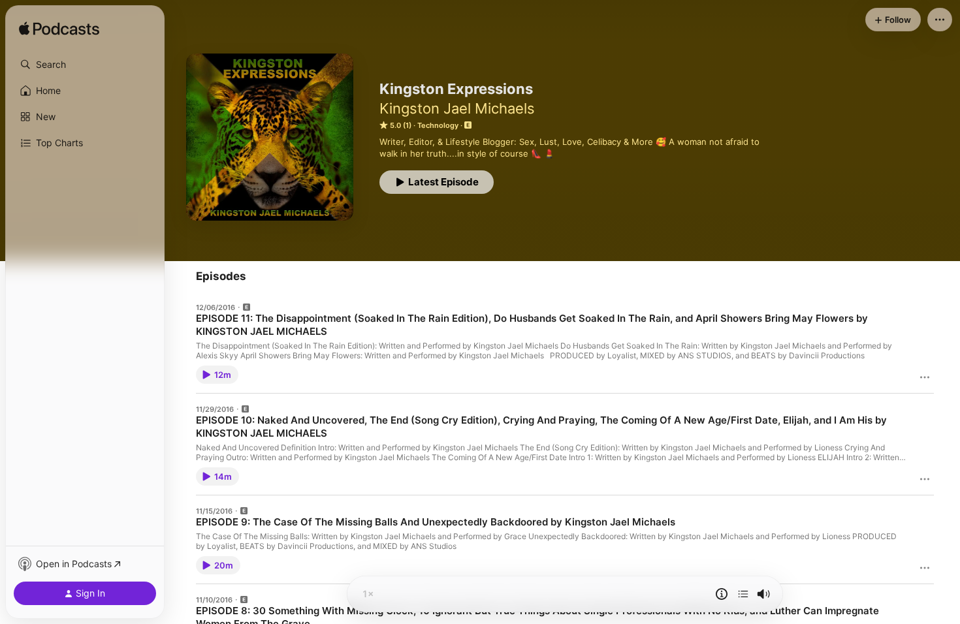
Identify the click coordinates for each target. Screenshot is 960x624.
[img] (59, 29)
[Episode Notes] (721, 594)
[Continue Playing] (743, 594)
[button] (84, 65)
